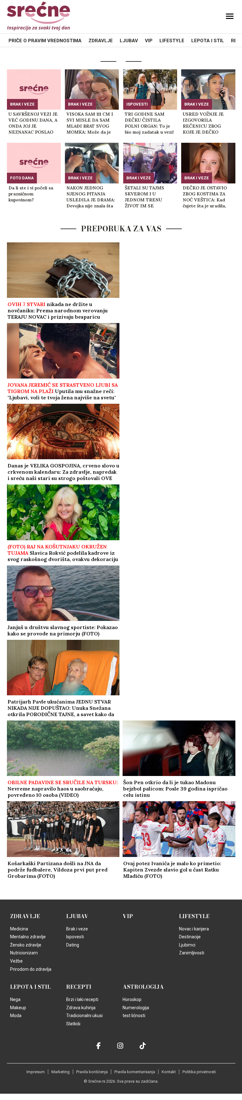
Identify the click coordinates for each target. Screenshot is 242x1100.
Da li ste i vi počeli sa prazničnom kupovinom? (31, 194)
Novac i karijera (194, 928)
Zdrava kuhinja (80, 1007)
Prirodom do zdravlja (30, 969)
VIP (149, 40)
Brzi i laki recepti (82, 999)
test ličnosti (134, 1015)
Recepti (78, 987)
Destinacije (190, 936)
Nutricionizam (24, 952)
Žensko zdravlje (25, 944)
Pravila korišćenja (92, 1071)
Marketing (60, 1071)
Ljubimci (187, 944)
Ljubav (129, 40)
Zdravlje (101, 40)
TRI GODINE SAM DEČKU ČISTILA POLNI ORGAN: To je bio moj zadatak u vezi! (149, 123)
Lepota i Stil (207, 40)
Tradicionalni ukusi (84, 1015)
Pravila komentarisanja (134, 1071)
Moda (15, 1015)
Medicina (19, 928)
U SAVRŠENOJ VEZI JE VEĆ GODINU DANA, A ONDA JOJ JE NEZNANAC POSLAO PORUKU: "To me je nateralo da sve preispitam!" (33, 123)
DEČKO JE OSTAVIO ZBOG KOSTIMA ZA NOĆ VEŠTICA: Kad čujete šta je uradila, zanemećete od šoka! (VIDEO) (205, 197)
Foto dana (22, 178)
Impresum (35, 1071)
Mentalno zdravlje (28, 936)
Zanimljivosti (191, 952)
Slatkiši (73, 1023)
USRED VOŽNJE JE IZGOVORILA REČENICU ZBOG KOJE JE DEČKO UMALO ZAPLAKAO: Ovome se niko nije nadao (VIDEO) (204, 123)
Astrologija (143, 987)
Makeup (18, 1007)
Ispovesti (137, 104)
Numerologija (136, 1007)
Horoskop (132, 999)
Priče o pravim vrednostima (45, 40)
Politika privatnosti (199, 1071)
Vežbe (16, 961)
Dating (72, 944)
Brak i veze (22, 104)
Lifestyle (171, 40)
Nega (15, 999)
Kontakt (169, 1071)
